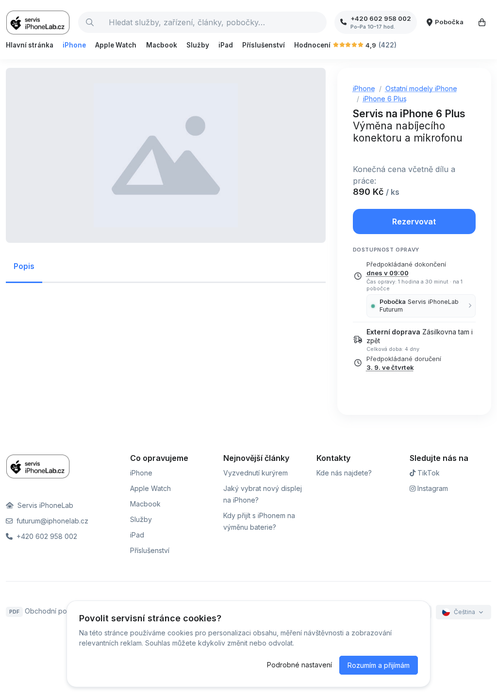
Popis (24, 266)
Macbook (161, 45)
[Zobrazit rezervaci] (482, 22)
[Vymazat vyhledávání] (319, 22)
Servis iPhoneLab (44, 505)
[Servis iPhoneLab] (38, 22)
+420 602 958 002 (46, 536)
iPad (225, 45)
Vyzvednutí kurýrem (255, 473)
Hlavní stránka (29, 45)
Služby (197, 45)
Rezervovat (414, 221)
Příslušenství (263, 45)
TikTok (427, 473)
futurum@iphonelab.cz (51, 521)
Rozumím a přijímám (379, 665)
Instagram (431, 488)
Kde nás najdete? (344, 473)
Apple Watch (115, 45)
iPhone (74, 45)
